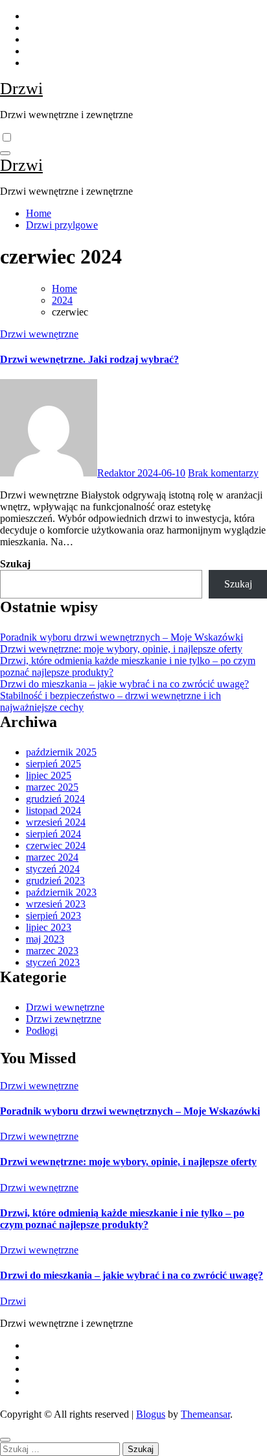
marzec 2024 (52, 857)
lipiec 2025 (48, 775)
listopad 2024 (53, 810)
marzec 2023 (52, 950)
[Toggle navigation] (5, 153)
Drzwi (21, 88)
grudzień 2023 (55, 880)
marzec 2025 (52, 787)
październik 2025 (61, 752)
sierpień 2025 (53, 763)
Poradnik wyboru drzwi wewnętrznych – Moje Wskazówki (121, 637)
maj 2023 (45, 938)
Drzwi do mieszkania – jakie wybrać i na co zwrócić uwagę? (124, 683)
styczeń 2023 (53, 962)
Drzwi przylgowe (62, 224)
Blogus (150, 1414)
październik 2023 (61, 892)
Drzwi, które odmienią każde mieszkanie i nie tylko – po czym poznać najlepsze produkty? (122, 1218)
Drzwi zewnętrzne (63, 1018)
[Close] (5, 1440)
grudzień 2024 (55, 798)
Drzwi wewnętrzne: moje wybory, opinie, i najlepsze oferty (121, 648)
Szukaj (15, 563)
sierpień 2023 (53, 915)
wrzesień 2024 (56, 822)
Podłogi (42, 1030)
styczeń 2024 (53, 868)
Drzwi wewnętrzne (39, 333)
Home (38, 213)
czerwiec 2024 (56, 845)
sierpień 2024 (53, 833)
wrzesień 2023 (56, 903)
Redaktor (117, 472)
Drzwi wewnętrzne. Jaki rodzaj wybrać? (89, 359)
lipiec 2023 (48, 927)
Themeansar (205, 1414)
